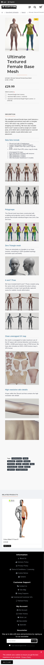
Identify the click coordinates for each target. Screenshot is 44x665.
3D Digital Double (21, 469)
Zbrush (18, 464)
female (25, 458)
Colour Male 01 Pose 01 (11, 539)
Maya (32, 464)
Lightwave (11, 469)
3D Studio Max (12, 467)
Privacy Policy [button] (26, 657)
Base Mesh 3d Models (12, 12)
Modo (21, 467)
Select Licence (9, 92)
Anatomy (27, 461)
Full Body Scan (16, 458)
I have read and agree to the (23, 645)
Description (10, 114)
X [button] (41, 652)
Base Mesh (11, 461)
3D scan (19, 461)
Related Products (10, 495)
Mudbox (25, 464)
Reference (11, 464)
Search (24, 12)
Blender (27, 467)
